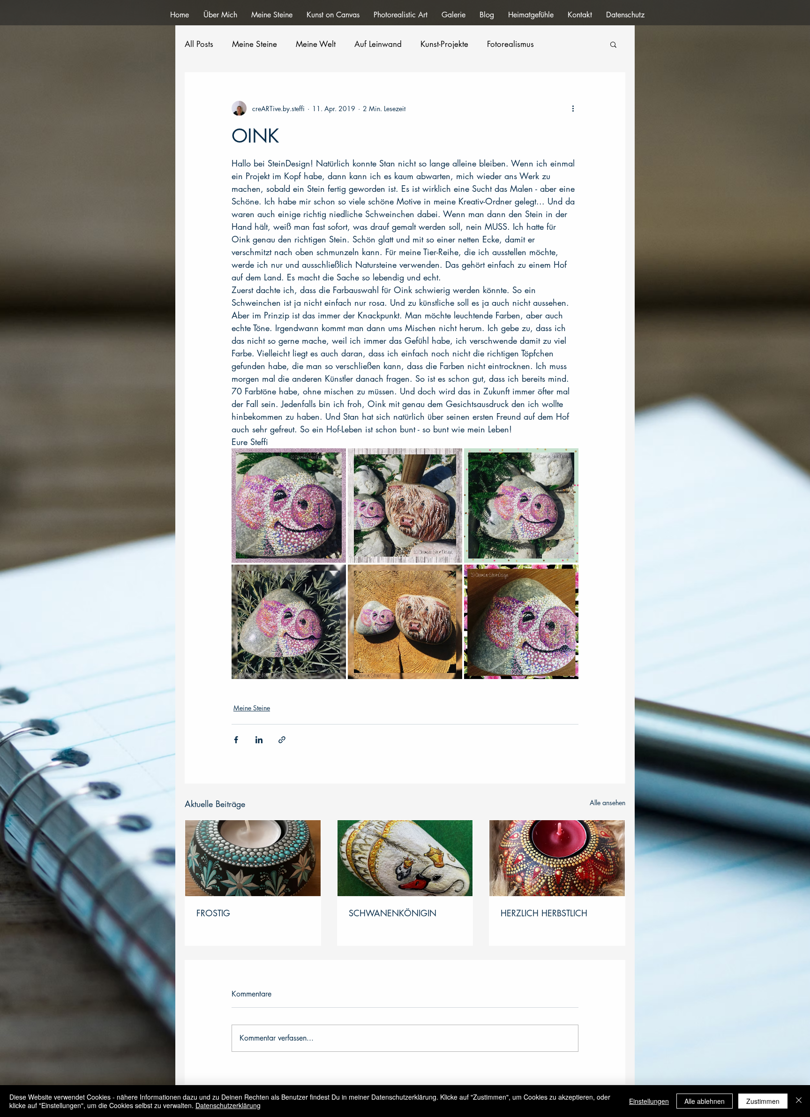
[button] (613, 44)
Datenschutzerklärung (228, 1105)
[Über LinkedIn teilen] (259, 739)
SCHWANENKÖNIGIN (392, 913)
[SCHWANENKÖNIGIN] (405, 858)
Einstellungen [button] (649, 1101)
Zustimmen (763, 1101)
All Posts (199, 44)
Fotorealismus (510, 44)
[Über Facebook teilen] (236, 739)
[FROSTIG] (253, 858)
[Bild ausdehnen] (289, 505)
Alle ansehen (607, 802)
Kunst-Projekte (444, 44)
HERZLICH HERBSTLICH (544, 913)
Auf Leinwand (378, 44)
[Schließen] (798, 1101)
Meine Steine (254, 44)
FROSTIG (213, 913)
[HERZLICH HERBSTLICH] (557, 858)
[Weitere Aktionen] (572, 108)
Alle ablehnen (704, 1101)
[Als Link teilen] (282, 739)
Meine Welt (316, 44)
